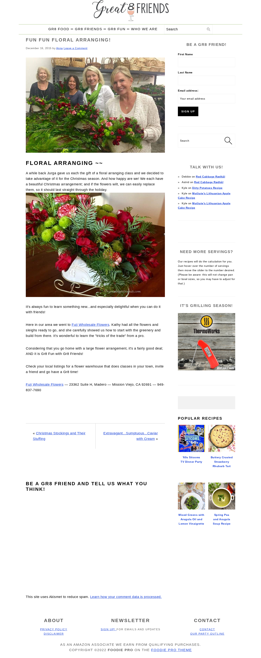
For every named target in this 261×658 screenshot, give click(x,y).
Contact (207, 629)
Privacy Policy (53, 629)
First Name (185, 54)
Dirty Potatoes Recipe (207, 187)
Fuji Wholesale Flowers (90, 325)
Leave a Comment (76, 48)
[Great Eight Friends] (130, 12)
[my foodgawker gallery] (206, 229)
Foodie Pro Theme (171, 650)
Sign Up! (109, 629)
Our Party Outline (207, 633)
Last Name (185, 72)
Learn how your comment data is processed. (126, 597)
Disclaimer (54, 633)
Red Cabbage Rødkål (210, 176)
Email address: (188, 90)
